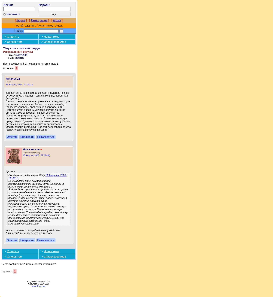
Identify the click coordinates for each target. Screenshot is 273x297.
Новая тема (51, 36)
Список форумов (55, 41)
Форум (21, 20)
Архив (57, 20)
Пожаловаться (46, 137)
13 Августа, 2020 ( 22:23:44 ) (36, 155)
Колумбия (21, 54)
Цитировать (27, 137)
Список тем (14, 41)
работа (19, 57)
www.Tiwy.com (39, 286)
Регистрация (39, 20)
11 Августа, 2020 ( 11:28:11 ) (19, 84)
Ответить (13, 36)
